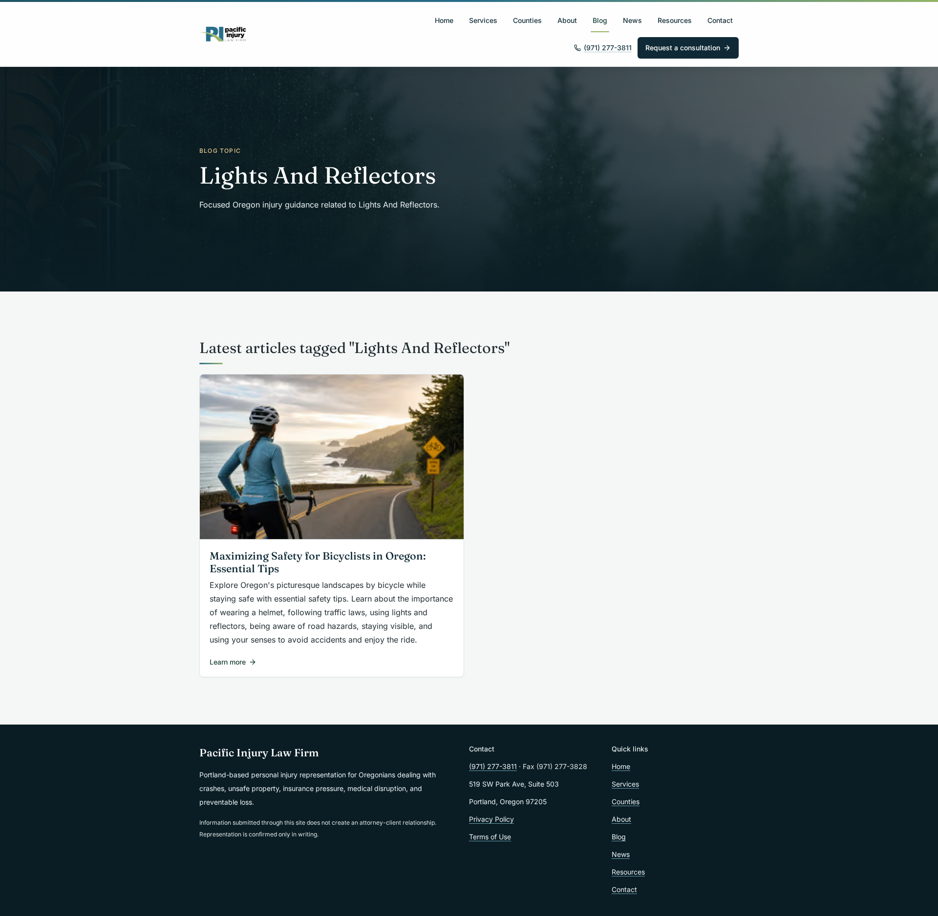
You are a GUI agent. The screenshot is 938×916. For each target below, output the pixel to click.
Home (444, 20)
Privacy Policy (491, 819)
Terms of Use (490, 837)
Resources (675, 20)
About (567, 20)
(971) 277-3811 (608, 47)
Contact (720, 20)
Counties (527, 20)
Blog (600, 20)
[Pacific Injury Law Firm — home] (223, 34)
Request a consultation (682, 47)
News (632, 20)
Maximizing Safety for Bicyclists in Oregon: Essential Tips (318, 562)
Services (483, 20)
